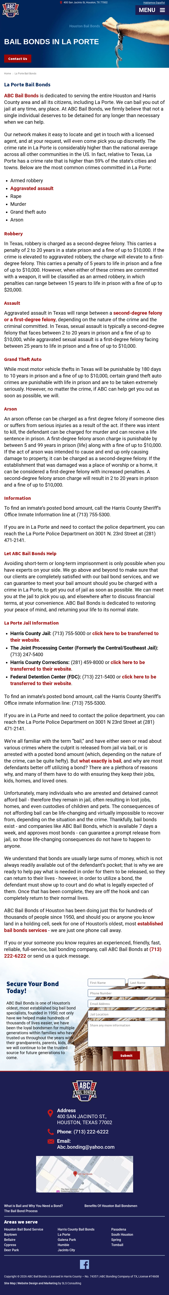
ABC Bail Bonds (10, 10)
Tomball (117, 1245)
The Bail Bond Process (21, 1211)
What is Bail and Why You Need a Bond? (33, 1206)
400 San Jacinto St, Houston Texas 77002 (84, 1174)
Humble (63, 1245)
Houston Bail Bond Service (23, 1229)
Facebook (84, 1264)
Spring (116, 1240)
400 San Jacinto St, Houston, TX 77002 (86, 2)
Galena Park (67, 1240)
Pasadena (118, 1229)
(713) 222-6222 (91, 1132)
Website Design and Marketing (38, 1283)
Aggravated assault (31, 188)
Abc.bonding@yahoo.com (86, 1147)
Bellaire (9, 1240)
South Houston (122, 1235)
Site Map (10, 1283)
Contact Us (17, 58)
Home (7, 73)
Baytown (10, 1235)
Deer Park (11, 1250)
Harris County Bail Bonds (76, 1229)
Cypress (10, 1245)
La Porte (64, 1235)
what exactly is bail (100, 761)
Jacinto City (66, 1250)
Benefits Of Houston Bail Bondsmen (110, 1206)
